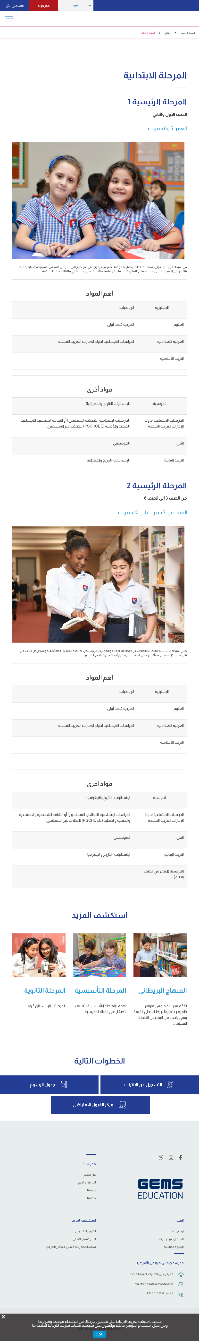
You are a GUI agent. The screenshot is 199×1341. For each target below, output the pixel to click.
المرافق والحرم (87, 1182)
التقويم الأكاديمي (85, 1231)
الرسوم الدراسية (174, 1247)
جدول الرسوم (42, 1084)
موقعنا (91, 1190)
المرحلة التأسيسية (100, 990)
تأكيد (99, 1334)
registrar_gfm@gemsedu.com (154, 1284)
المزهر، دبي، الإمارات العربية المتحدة (151, 1274)
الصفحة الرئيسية (188, 33)
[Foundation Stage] (99, 955)
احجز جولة (43, 6)
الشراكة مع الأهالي (84, 1239)
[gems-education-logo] (160, 1189)
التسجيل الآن (15, 6)
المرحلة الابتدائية (148, 33)
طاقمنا (91, 1198)
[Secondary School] (39, 955)
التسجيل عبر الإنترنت (143, 1084)
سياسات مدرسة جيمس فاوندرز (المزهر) (71, 1247)
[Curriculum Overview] (160, 955)
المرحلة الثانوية (45, 990)
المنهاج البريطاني (162, 990)
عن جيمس (89, 1174)
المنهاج (168, 33)
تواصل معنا (177, 1231)
